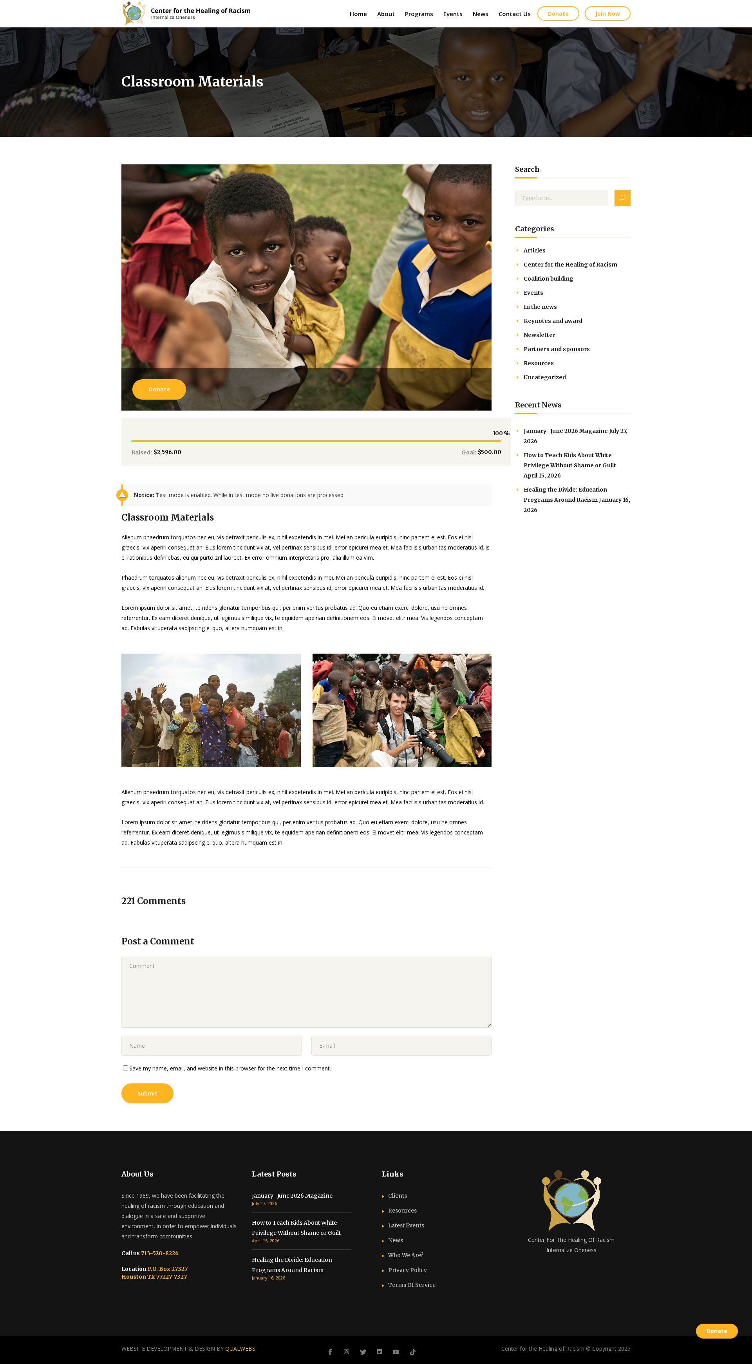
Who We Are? (405, 1255)
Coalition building (548, 278)
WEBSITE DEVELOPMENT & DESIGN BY (188, 1348)
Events (533, 292)
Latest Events (406, 1225)
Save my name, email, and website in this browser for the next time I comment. (230, 1068)
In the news (540, 306)
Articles (535, 250)
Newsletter (539, 335)
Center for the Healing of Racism (570, 264)
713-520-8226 (159, 1253)
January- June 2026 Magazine (566, 430)
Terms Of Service (412, 1284)
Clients (397, 1195)
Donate (159, 389)
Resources (539, 363)
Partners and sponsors (557, 349)
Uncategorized (545, 377)
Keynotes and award (553, 320)
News (395, 1240)
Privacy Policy (407, 1270)
